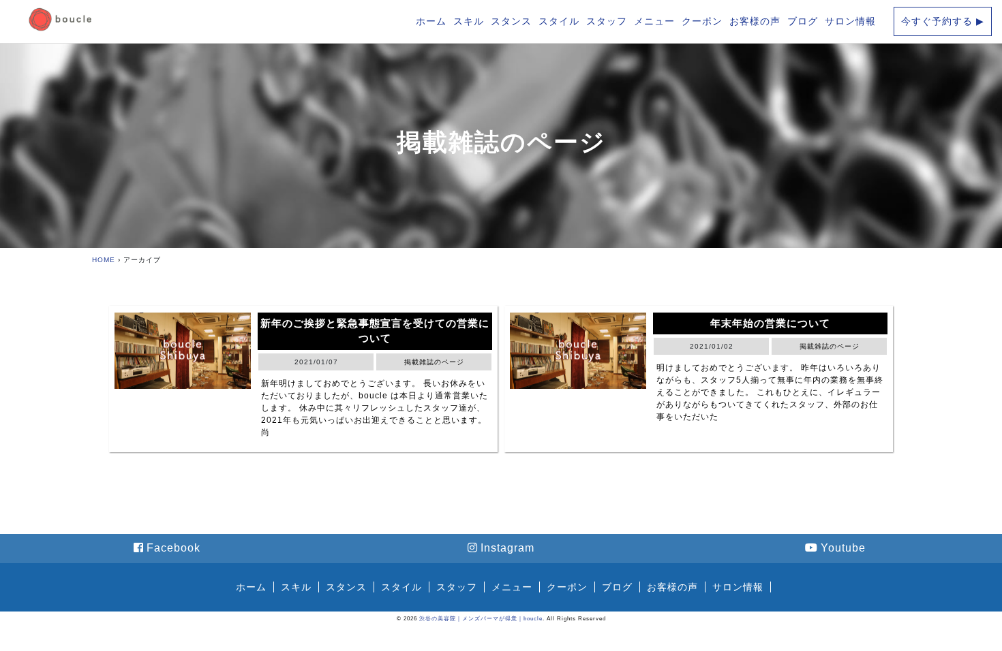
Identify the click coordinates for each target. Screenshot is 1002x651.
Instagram (507, 548)
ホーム (431, 21)
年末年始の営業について (770, 323)
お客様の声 (754, 21)
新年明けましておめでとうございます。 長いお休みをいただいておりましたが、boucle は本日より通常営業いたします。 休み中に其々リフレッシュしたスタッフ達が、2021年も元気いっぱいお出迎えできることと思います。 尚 (374, 408)
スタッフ (606, 21)
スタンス (511, 21)
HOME (103, 260)
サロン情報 (850, 21)
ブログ (802, 21)
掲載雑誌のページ (501, 142)
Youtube (843, 548)
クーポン (702, 21)
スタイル (558, 21)
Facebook (173, 548)
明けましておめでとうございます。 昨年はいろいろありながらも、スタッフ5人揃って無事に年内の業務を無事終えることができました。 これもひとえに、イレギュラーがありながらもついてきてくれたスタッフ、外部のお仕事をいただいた (769, 392)
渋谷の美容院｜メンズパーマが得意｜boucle (481, 619)
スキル (468, 21)
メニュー (654, 21)
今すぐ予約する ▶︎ (942, 21)
